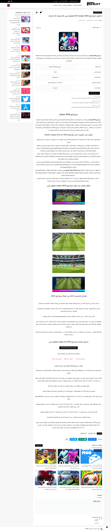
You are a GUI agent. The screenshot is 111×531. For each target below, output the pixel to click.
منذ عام (95, 96)
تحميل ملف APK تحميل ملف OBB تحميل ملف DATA (68, 359)
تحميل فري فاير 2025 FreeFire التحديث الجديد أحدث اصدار (15, 84)
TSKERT (87, 528)
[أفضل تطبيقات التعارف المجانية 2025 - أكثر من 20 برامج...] (25, 91)
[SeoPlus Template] (101, 529)
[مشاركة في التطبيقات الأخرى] (67, 439)
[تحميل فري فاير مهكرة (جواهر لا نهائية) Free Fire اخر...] (25, 75)
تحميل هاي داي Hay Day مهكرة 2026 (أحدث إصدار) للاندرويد (14, 59)
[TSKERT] (94, 3)
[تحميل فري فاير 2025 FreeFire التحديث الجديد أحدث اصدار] (25, 83)
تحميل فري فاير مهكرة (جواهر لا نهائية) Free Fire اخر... (15, 75)
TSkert (83, 427)
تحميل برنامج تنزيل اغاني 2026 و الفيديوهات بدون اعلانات (15, 32)
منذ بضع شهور (16, 27)
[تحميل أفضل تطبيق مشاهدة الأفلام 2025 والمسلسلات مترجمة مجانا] (25, 115)
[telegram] (9, 1)
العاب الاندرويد (57, 5)
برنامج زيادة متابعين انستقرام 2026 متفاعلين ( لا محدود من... (15, 50)
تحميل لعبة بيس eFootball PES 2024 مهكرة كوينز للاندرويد (85, 107)
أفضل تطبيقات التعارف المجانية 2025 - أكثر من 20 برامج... (14, 92)
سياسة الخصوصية (74, 1)
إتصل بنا (55, 1)
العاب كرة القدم (97, 12)
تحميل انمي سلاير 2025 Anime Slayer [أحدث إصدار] (14, 108)
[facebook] (11, 1)
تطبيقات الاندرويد (67, 5)
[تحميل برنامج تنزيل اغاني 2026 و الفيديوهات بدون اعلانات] (25, 30)
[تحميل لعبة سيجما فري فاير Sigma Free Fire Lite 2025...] (25, 40)
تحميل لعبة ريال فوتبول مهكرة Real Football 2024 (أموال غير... (69, 488)
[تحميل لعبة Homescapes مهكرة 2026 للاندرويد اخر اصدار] (25, 19)
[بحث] (8, 5)
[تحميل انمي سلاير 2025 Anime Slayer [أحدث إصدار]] (25, 107)
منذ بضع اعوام (94, 101)
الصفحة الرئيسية (77, 5)
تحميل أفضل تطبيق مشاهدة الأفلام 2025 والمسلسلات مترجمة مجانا (15, 117)
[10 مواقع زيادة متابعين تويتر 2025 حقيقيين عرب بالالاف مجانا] (25, 99)
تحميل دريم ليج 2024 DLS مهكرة (68, 347)
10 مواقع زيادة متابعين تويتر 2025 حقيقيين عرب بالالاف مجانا (14, 100)
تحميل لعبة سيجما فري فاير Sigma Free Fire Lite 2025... (15, 41)
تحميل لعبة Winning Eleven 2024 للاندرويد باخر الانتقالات (47, 488)
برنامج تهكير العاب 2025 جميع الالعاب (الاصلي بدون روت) (85, 98)
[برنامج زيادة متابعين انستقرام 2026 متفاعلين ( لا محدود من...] (25, 48)
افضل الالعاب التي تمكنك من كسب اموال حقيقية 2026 (14, 67)
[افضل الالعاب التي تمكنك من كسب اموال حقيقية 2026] (25, 66)
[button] (92, 439)
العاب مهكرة (83, 433)
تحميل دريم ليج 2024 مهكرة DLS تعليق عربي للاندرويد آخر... (85, 102)
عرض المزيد (38, 445)
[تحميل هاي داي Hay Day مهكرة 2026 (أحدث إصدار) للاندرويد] (25, 58)
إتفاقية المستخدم (64, 1)
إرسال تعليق (97, 501)
